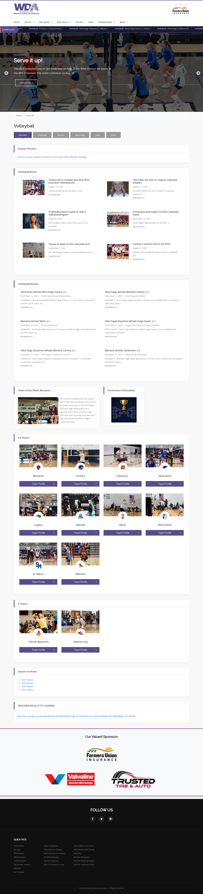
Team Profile (38, 483)
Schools (27, 22)
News (90, 22)
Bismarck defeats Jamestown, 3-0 (122, 350)
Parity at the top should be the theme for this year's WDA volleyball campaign (52, 157)
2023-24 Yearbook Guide (54, 864)
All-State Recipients (82, 857)
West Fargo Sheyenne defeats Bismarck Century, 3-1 (48, 350)
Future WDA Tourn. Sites (84, 846)
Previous (5, 72)
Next (197, 72)
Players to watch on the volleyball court (69, 244)
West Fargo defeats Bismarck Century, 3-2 (127, 292)
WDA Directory (20, 857)
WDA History (19, 846)
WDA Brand (18, 853)
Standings (42, 135)
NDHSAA (17, 868)
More (113, 135)
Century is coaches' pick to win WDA (151, 244)
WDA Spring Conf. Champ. (54, 853)
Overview (23, 135)
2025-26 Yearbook (51, 861)
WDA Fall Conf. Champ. (53, 849)
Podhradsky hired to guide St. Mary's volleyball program (67, 213)
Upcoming (79, 135)
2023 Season (27, 686)
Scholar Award (20, 861)
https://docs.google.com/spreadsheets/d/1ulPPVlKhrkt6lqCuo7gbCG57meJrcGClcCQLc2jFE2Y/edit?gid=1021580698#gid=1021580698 (76, 716)
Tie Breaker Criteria (22, 864)
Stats (97, 135)
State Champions (51, 846)
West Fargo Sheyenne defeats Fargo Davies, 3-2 (130, 321)
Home (16, 22)
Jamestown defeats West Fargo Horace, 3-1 (43, 292)
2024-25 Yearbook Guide (84, 864)
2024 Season (27, 683)
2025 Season (27, 679)
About (122, 22)
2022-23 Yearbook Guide (84, 861)
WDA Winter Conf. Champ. (84, 849)
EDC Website (19, 872)
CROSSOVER (25, 82)
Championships (105, 22)
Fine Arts (80, 22)
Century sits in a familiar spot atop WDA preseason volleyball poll (69, 181)
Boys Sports (62, 22)
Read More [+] (54, 194)
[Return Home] (26, 8)
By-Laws (17, 849)
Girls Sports (44, 22)
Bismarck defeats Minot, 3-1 (35, 321)
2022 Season (27, 689)
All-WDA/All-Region (51, 857)
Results (61, 135)
